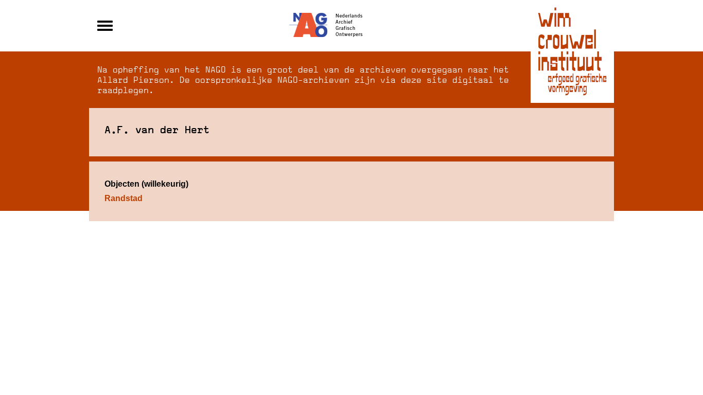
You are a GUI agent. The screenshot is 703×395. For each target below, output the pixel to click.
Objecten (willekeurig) (146, 183)
